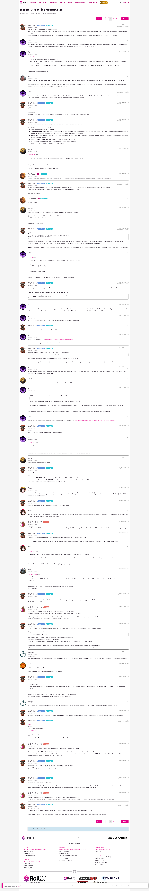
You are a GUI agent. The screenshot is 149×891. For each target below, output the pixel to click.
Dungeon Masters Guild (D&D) (103, 857)
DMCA (62, 837)
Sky (29, 40)
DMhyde (31, 652)
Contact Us (67, 837)
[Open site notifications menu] (120, 3)
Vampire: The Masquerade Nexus (68, 855)
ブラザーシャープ (35, 522)
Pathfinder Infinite (99, 859)
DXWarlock (32, 25)
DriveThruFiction (28, 865)
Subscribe (104, 2)
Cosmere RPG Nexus (65, 859)
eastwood (32, 663)
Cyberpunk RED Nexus (65, 861)
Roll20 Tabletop (28, 851)
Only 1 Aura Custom (33, 730)
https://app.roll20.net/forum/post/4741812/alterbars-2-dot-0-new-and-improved (96, 421)
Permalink (30, 27)
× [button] (147, 885)
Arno (29, 569)
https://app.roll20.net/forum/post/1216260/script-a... (59, 339)
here (18, 886)
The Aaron (32, 174)
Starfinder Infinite (99, 860)
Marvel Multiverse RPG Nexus (67, 857)
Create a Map (98, 851)
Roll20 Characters (29, 853)
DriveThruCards (28, 867)
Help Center (72, 837)
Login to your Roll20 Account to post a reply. (46, 829)
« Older (99, 19)
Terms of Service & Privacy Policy (53, 837)
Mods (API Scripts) (35, 13)
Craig (30, 682)
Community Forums (24, 13)
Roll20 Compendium (29, 857)
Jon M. (30, 149)
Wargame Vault (28, 869)
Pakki (30, 488)
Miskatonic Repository (101, 862)
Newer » (125, 19)
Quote (35, 27)
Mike (30, 76)
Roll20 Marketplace (29, 855)
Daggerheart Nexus (64, 853)
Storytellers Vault (99, 864)
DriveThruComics (28, 863)
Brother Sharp (33, 574)
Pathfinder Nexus (64, 851)
